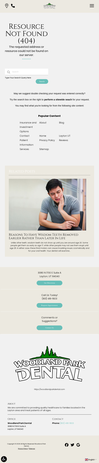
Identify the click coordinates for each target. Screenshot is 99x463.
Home (42, 135)
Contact (24, 135)
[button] (7, 5)
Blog (61, 122)
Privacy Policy (47, 140)
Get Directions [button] (49, 283)
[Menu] (91, 5)
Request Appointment (49, 305)
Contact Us (49, 328)
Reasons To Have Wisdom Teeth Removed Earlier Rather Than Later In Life (43, 236)
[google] (78, 445)
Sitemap (44, 149)
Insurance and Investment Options (28, 127)
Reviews (63, 140)
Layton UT (64, 135)
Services (24, 149)
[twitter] (73, 445)
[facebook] (67, 445)
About (42, 122)
